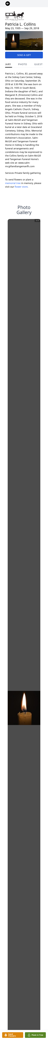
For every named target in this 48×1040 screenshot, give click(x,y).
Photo (22, 64)
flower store (21, 186)
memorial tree (13, 183)
